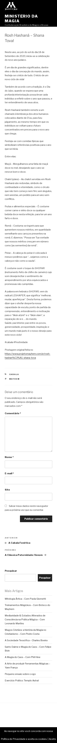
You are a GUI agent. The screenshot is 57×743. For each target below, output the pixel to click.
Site (7, 489)
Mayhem (14, 379)
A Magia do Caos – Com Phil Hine (22, 657)
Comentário (13, 413)
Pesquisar (11, 570)
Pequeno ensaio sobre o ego (20, 674)
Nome (9, 457)
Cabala (14, 374)
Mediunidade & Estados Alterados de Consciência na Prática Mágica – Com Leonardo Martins (25, 619)
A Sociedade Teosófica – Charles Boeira (26, 640)
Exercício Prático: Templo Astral (22, 680)
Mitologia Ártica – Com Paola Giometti (25, 598)
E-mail (9, 473)
